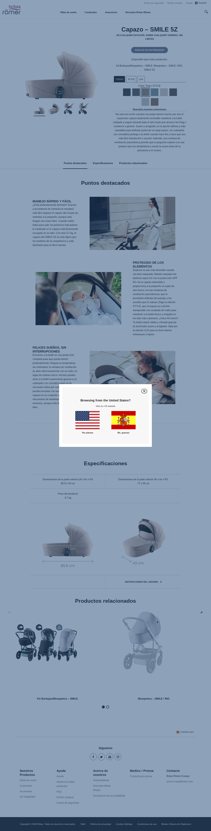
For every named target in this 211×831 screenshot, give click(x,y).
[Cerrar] (144, 391)
